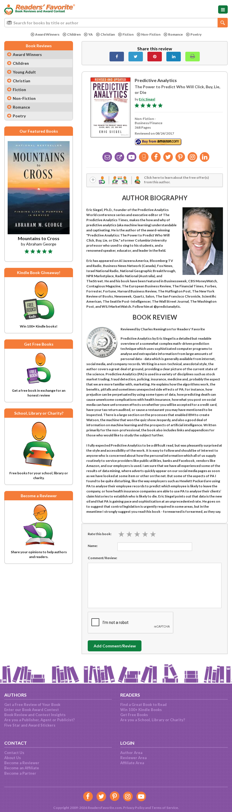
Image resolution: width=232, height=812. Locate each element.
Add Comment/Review (115, 645)
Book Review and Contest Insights (35, 714)
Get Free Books (134, 714)
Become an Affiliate (21, 768)
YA (90, 34)
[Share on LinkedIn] (173, 56)
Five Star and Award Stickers (29, 725)
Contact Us (14, 752)
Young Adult (24, 72)
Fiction (128, 34)
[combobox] (116, 22)
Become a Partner (20, 773)
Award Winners (47, 34)
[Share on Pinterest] (154, 56)
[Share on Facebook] (116, 56)
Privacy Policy (134, 807)
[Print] (192, 56)
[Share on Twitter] (135, 56)
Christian (107, 34)
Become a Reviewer (21, 763)
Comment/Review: (102, 558)
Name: (93, 546)
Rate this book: (99, 534)
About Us (12, 757)
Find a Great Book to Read (143, 704)
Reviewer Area (133, 757)
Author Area (131, 752)
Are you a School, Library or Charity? (152, 720)
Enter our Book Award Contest (31, 709)
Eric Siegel (147, 99)
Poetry (195, 34)
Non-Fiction (150, 34)
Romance (175, 34)
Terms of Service (164, 807)
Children (74, 34)
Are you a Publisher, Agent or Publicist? (39, 720)
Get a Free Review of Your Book (32, 704)
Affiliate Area (132, 763)
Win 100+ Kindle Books (141, 709)
